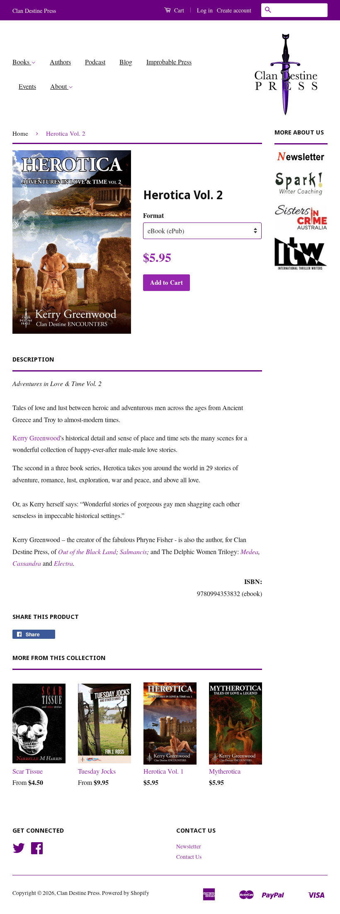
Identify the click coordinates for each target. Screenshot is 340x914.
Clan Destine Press (78, 893)
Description (33, 359)
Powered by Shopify (125, 893)
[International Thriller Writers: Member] (301, 253)
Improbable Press (169, 61)
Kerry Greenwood (36, 437)
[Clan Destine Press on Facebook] (37, 851)
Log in (205, 10)
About (59, 86)
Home (20, 133)
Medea (249, 551)
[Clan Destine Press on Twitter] (18, 851)
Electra (63, 563)
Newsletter (188, 846)
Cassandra (26, 563)
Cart (178, 10)
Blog (125, 61)
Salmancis (133, 551)
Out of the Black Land (87, 551)
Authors (60, 61)
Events (27, 86)
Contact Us (189, 856)
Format (153, 215)
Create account (234, 10)
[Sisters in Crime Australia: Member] (301, 217)
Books (21, 61)
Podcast (95, 61)
